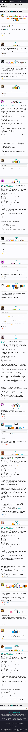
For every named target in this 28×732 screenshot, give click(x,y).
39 (15, 11)
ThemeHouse (20, 723)
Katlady (16, 100)
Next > (20, 11)
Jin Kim (2, 341)
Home (2, 1)
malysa (16, 645)
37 (12, 11)
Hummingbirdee (16, 13)
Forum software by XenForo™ (14, 722)
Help (16, 726)
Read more (12, 381)
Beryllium (12, 726)
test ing (16, 521)
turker (16, 609)
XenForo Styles (17, 725)
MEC (16, 335)
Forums (6, 1)
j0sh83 (16, 451)
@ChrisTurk (7, 29)
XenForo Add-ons (11, 725)
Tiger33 (16, 60)
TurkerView (21, 227)
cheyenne (16, 283)
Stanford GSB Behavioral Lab (7, 105)
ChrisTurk (16, 629)
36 (10, 11)
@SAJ (2, 91)
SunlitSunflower (16, 583)
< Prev (2, 11)
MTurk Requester (5, 185)
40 (17, 11)
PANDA (14, 107)
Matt (2, 457)
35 (8, 11)
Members (12, 1)
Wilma (16, 42)
